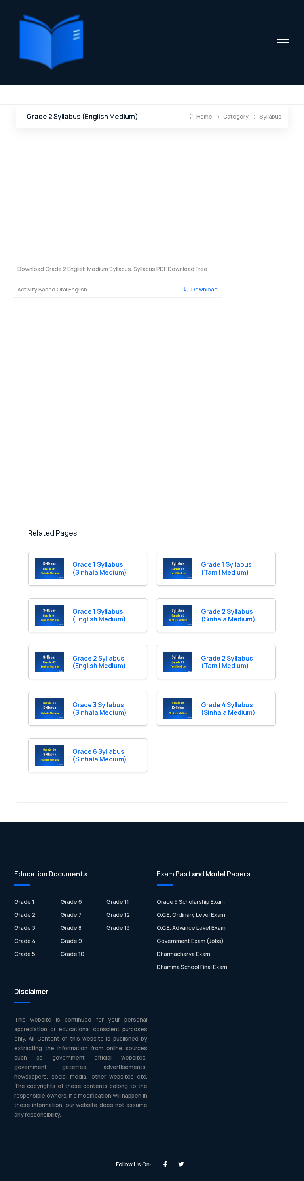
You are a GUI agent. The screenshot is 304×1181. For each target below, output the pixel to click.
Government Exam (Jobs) (190, 940)
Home (203, 116)
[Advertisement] (152, 197)
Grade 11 (117, 901)
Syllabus (270, 116)
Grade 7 (71, 914)
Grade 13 (118, 927)
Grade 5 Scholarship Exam (191, 901)
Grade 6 (71, 901)
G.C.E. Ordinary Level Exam (191, 914)
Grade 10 (72, 954)
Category (236, 116)
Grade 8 (71, 927)
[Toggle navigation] (283, 42)
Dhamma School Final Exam (192, 967)
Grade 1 (24, 901)
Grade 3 (24, 927)
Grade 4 (25, 940)
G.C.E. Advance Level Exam (191, 927)
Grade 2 (24, 914)
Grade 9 (71, 940)
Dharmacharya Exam (183, 954)
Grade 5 (24, 954)
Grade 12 (118, 914)
